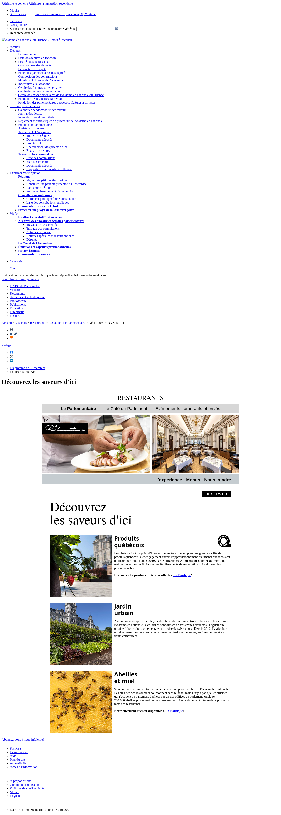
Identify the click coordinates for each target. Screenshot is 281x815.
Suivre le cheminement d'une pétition (50, 191)
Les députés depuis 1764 (34, 61)
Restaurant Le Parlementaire (67, 322)
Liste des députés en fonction (37, 58)
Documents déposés (39, 139)
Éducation (16, 308)
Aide (13, 756)
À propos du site (20, 781)
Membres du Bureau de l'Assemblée (41, 80)
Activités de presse (38, 232)
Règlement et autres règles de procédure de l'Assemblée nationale (60, 121)
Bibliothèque (18, 301)
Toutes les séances (38, 136)
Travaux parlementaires (25, 106)
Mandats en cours (37, 161)
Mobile (14, 792)
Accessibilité (18, 763)
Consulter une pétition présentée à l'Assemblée (56, 184)
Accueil (15, 47)
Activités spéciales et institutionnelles (50, 236)
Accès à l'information (23, 767)
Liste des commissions (40, 158)
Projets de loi (34, 143)
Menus (193, 479)
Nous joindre (18, 25)
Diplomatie (17, 312)
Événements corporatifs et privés (188, 408)
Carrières (16, 21)
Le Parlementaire (78, 408)
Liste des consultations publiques (47, 202)
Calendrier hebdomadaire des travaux (42, 110)
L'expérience (168, 479)
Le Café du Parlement (125, 408)
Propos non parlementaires (35, 124)
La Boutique (182, 575)
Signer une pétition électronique (46, 180)
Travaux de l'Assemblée (34, 132)
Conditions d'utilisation (25, 784)
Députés (15, 50)
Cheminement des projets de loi (46, 147)
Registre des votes (38, 150)
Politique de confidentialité (27, 788)
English (15, 796)
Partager (7, 345)
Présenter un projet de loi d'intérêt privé (46, 210)
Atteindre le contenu (15, 3)
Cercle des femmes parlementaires (40, 87)
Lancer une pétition (38, 187)
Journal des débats (30, 113)
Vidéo (14, 213)
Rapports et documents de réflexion (49, 169)
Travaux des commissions (35, 154)
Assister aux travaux (31, 128)
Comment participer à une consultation (51, 199)
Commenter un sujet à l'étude (38, 206)
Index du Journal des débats (36, 117)
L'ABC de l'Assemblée (25, 286)
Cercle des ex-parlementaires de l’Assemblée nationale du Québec (61, 95)
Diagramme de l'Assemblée (27, 368)
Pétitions (24, 176)
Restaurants (17, 293)
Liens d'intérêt (19, 752)
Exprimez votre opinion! (26, 173)
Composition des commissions (37, 76)
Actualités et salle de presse (27, 297)
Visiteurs (15, 289)
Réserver (216, 494)
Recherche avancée (22, 33)
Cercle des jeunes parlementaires (39, 91)
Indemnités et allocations (34, 84)
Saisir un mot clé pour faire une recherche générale (42, 28)
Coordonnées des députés (34, 65)
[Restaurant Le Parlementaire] (96, 444)
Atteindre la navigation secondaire (51, 3)
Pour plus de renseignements (20, 279)
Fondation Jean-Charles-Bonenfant (40, 98)
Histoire (15, 315)
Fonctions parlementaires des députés (42, 73)
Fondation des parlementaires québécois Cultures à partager (56, 102)
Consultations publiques (35, 195)
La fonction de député (32, 69)
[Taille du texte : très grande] (15, 334)
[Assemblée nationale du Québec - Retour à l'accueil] (37, 40)
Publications (18, 304)
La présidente (27, 54)
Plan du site (17, 759)
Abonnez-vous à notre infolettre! (23, 739)
